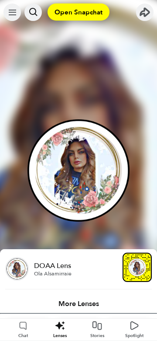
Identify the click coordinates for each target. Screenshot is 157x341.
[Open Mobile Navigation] (12, 12)
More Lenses (78, 304)
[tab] (78, 304)
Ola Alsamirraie (53, 273)
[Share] (145, 12)
